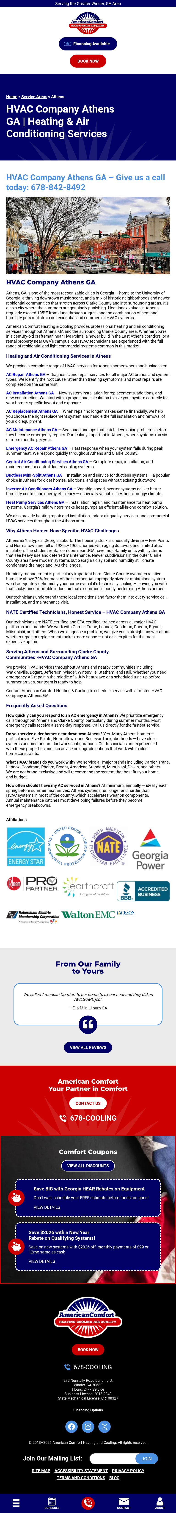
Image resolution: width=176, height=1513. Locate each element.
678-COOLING (93, 1118)
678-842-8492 (58, 187)
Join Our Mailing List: (52, 1458)
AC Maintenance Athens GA (31, 429)
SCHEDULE (52, 1508)
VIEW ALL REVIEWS (88, 1047)
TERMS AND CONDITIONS (81, 1477)
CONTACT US (88, 1103)
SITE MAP (41, 1470)
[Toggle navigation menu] (16, 1503)
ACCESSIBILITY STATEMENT (81, 1470)
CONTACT (124, 1508)
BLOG (114, 1477)
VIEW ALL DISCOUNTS (88, 1165)
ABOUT (160, 1508)
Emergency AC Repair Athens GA (36, 448)
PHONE (88, 1498)
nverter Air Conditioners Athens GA (39, 488)
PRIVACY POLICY (128, 1470)
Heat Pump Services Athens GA (35, 502)
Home (11, 96)
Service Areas (34, 96)
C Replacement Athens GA (33, 411)
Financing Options (88, 1410)
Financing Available (91, 43)
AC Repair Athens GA (25, 374)
